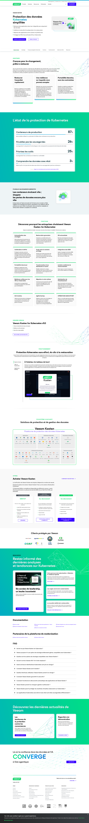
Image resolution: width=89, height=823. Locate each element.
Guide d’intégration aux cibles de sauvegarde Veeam (66, 624)
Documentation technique (33, 789)
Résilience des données (49, 789)
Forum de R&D (31, 798)
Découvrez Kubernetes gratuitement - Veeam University (43, 625)
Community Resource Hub (33, 796)
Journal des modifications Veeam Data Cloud (36, 795)
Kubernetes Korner (60, 626)
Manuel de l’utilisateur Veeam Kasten (20, 626)
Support (69, 1)
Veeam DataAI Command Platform (50, 788)
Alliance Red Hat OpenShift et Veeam (21, 637)
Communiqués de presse (17, 795)
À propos (14, 788)
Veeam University (32, 794)
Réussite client (31, 791)
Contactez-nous (57, 1)
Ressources (36, 4)
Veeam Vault (47, 794)
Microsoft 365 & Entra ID (49, 795)
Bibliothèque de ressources (65, 792)
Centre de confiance (16, 798)
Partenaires (43, 4)
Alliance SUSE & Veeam (39, 637)
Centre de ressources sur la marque (18, 796)
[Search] (66, 4)
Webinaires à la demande (65, 795)
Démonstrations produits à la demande (67, 797)
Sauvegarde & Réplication (49, 799)
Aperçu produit (16, 624)
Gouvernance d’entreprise (17, 792)
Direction (14, 789)
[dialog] (44, 818)
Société (49, 4)
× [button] (87, 814)
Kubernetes (47, 798)
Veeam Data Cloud (48, 792)
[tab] (18, 362)
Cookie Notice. (81, 818)
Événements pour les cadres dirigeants (67, 790)
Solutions (30, 4)
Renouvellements (32, 792)
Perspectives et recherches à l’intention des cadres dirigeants (68, 789)
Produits (24, 4)
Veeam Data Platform (48, 791)
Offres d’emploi (15, 791)
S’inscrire (72, 780)
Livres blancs (63, 793)
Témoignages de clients (65, 796)
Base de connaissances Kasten (41, 627)
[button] (44, 820)
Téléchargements (51, 1)
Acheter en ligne (64, 1)
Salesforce (47, 796)
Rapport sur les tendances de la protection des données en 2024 (46, 169)
